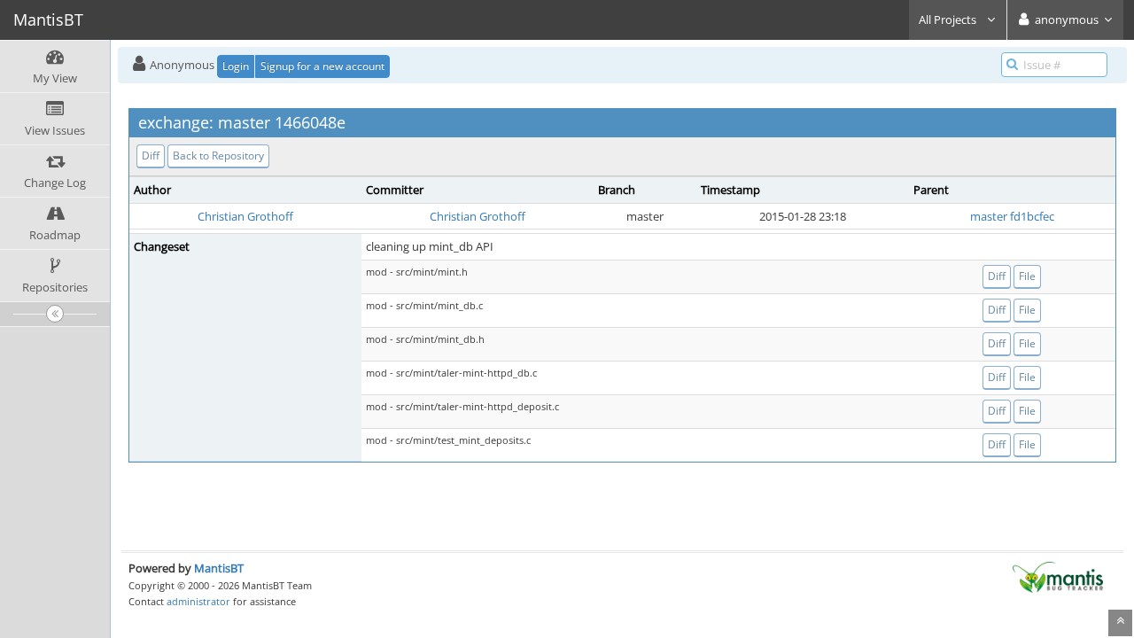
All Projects (949, 19)
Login (235, 66)
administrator (198, 601)
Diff (150, 155)
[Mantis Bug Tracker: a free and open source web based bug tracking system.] (1058, 576)
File (1027, 276)
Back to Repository (218, 155)
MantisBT (219, 568)
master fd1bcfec (1012, 216)
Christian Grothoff (245, 216)
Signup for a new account (322, 66)
